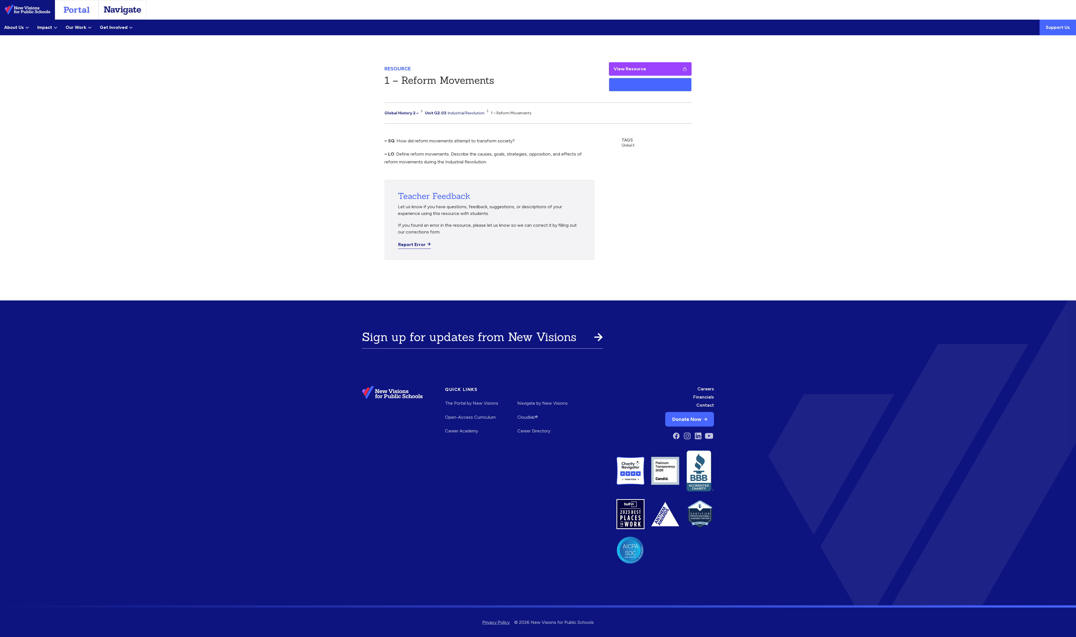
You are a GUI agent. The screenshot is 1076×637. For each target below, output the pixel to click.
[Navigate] (122, 10)
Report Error (412, 244)
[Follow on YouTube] (709, 436)
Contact (705, 405)
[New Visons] (27, 10)
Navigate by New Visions (542, 403)
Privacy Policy (496, 622)
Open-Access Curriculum (470, 417)
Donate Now (686, 419)
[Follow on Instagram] (687, 436)
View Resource (630, 68)
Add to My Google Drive (639, 84)
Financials (703, 397)
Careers (705, 389)
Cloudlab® (527, 417)
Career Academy (461, 431)
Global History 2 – (401, 113)
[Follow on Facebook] (676, 436)
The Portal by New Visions (471, 403)
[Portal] (76, 10)
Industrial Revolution (454, 113)
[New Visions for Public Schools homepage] (392, 413)
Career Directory (533, 431)
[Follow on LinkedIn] (698, 436)
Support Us (1058, 27)
